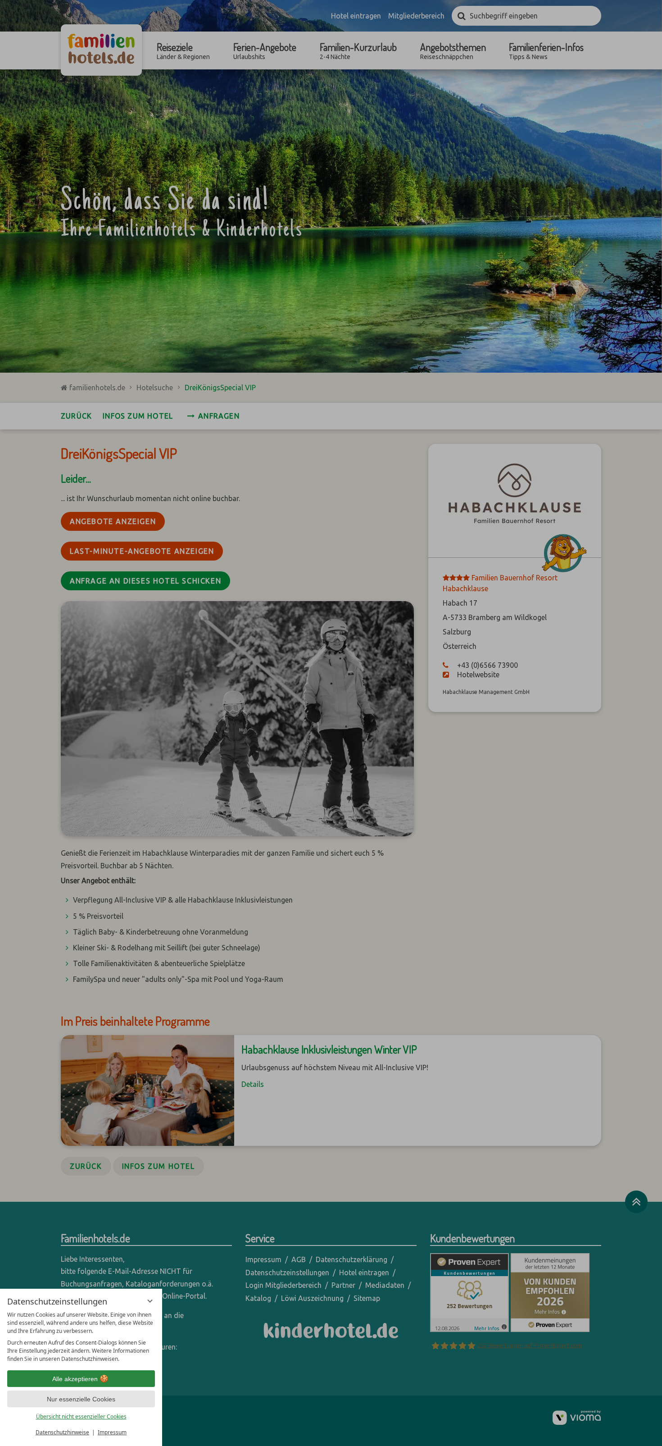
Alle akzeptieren (75, 1378)
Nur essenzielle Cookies (81, 1399)
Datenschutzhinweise (62, 1432)
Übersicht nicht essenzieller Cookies (81, 1416)
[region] (81, 1337)
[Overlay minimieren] (150, 1301)
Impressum (112, 1432)
